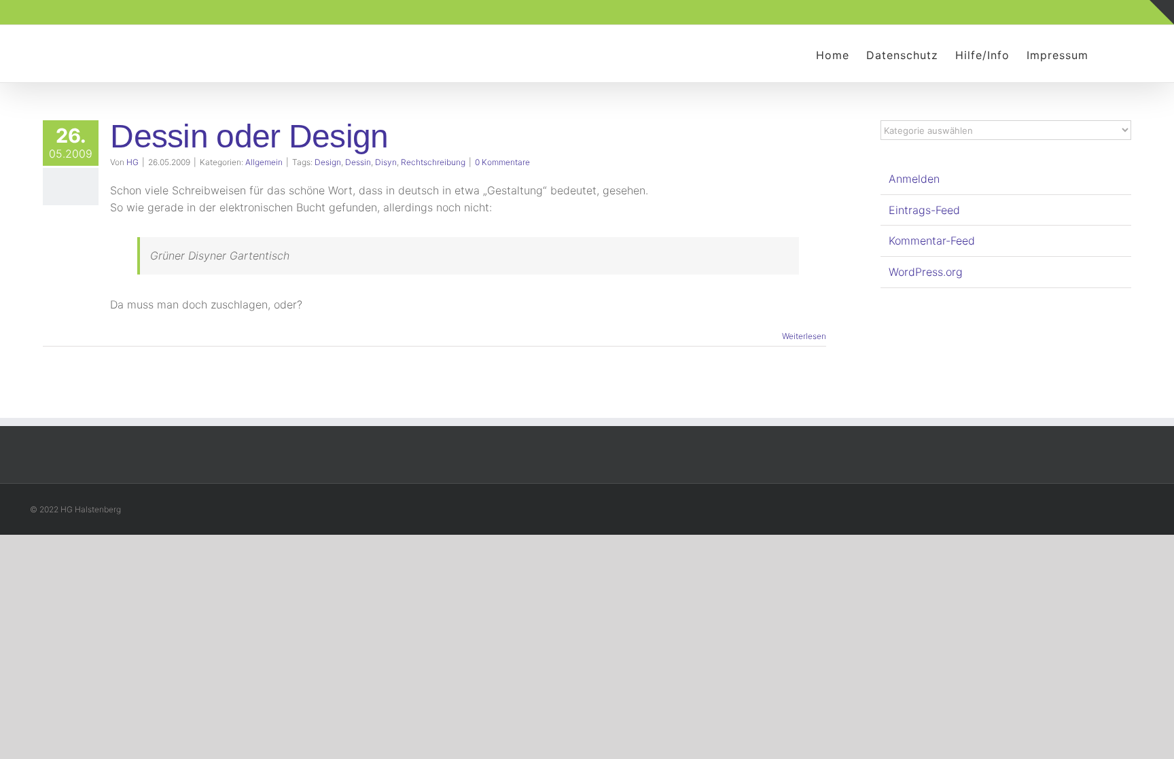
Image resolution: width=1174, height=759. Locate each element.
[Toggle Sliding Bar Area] (1162, 12)
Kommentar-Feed (932, 240)
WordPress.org (926, 272)
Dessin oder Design (249, 136)
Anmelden (914, 179)
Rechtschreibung (433, 162)
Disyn (386, 162)
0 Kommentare (502, 162)
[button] (1109, 53)
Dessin (358, 162)
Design (328, 162)
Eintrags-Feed (924, 210)
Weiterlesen (804, 336)
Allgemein (264, 162)
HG (132, 162)
